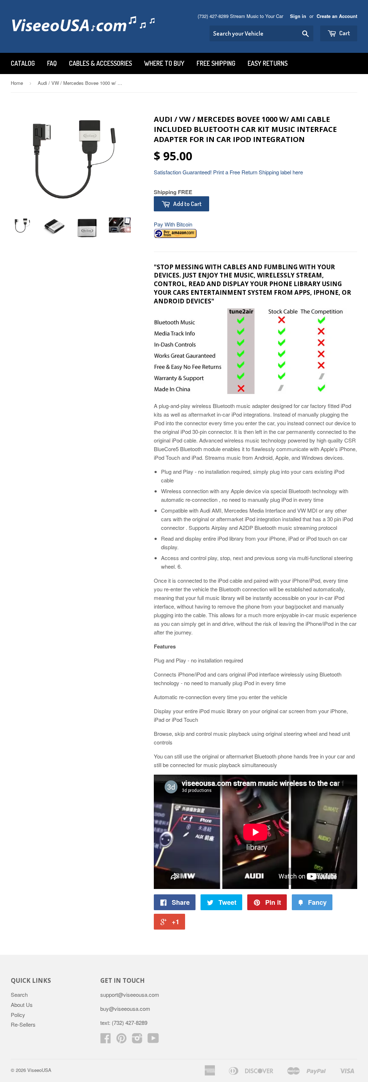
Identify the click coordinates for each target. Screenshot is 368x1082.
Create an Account (337, 16)
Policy (18, 1014)
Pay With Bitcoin (173, 224)
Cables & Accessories (100, 63)
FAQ (52, 63)
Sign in (298, 16)
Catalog (23, 63)
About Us (22, 1004)
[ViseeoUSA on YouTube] (153, 1040)
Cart (344, 33)
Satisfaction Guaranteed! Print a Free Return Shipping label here (228, 172)
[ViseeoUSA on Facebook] (105, 1040)
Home (17, 82)
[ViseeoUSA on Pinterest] (121, 1040)
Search (19, 994)
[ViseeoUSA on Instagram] (137, 1040)
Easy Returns (268, 63)
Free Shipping (216, 63)
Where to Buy (164, 63)
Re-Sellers (23, 1024)
